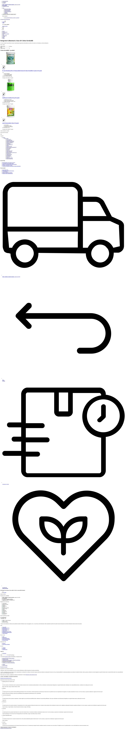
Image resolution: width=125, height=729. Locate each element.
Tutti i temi (6, 13)
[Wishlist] (3, 27)
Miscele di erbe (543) (9, 158)
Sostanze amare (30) (9, 142)
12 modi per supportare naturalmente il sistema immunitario (11, 166)
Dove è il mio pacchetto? (6, 639)
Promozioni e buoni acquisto (6, 631)
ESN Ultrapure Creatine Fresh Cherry (8, 170)
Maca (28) (7, 149)
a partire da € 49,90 (11, 4)
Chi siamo (3, 648)
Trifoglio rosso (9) (9, 146)
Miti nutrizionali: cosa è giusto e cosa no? (8, 162)
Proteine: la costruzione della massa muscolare (9, 164)
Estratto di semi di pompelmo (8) (11, 147)
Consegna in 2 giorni (5, 6)
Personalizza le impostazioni (13, 676)
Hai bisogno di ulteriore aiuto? (7, 632)
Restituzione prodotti (7, 9)
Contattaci (5, 12)
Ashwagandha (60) (9, 140)
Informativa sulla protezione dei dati (31, 674)
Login (3, 22)
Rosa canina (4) (8, 148)
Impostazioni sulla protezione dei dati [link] (8, 661)
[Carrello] (63, 29)
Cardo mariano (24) (9, 150)
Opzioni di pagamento (7, 11)
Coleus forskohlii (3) (9, 144)
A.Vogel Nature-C (5, 171)
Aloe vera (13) (8, 139)
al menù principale (5, 1)
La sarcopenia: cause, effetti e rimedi (8, 163)
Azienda (3, 664)
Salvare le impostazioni (4, 727)
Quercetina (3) (8, 153)
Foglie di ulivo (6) (9, 151)
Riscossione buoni (5, 640)
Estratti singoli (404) (9, 157)
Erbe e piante (6, 138)
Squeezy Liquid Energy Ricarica (7, 172)
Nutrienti (3, 137)
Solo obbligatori (6, 676)
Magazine (3, 643)
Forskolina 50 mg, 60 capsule (10, 97)
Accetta (2, 676)
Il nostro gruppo (4, 649)
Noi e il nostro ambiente (6, 644)
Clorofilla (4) (8, 143)
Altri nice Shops (4, 665)
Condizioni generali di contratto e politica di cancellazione (11, 660)
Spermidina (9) (8, 155)
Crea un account (4, 26)
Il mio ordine (4, 627)
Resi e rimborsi (4, 628)
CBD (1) (7, 145)
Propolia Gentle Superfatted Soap (7, 173)
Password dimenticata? (5, 638)
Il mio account (4, 630)
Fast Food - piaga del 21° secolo (7, 165)
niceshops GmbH (7, 656)
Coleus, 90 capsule (10, 123)
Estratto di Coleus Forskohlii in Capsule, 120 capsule (22, 70)
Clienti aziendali (4, 633)
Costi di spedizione (7, 10)
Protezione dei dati (5, 659)
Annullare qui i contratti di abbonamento (8, 662)
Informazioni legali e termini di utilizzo (8, 658)
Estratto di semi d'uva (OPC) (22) (11, 152)
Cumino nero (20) (9, 154)
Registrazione (4, 637)
